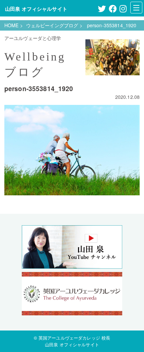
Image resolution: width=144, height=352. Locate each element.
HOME (11, 25)
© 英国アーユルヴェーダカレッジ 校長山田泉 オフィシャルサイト (72, 341)
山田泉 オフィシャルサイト (36, 8)
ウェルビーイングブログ (52, 25)
